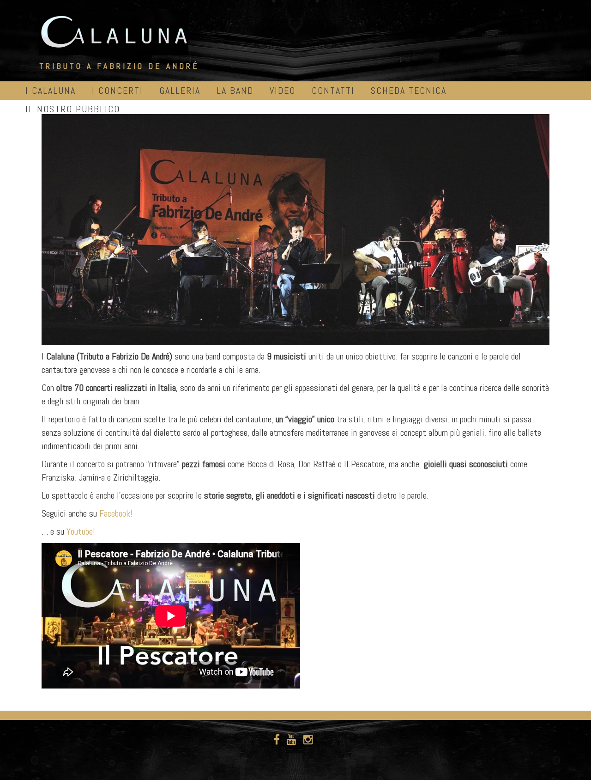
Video (283, 91)
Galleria (179, 91)
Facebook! (116, 513)
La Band (235, 91)
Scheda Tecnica (408, 91)
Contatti (333, 91)
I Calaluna (50, 91)
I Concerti (117, 91)
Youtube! (80, 531)
